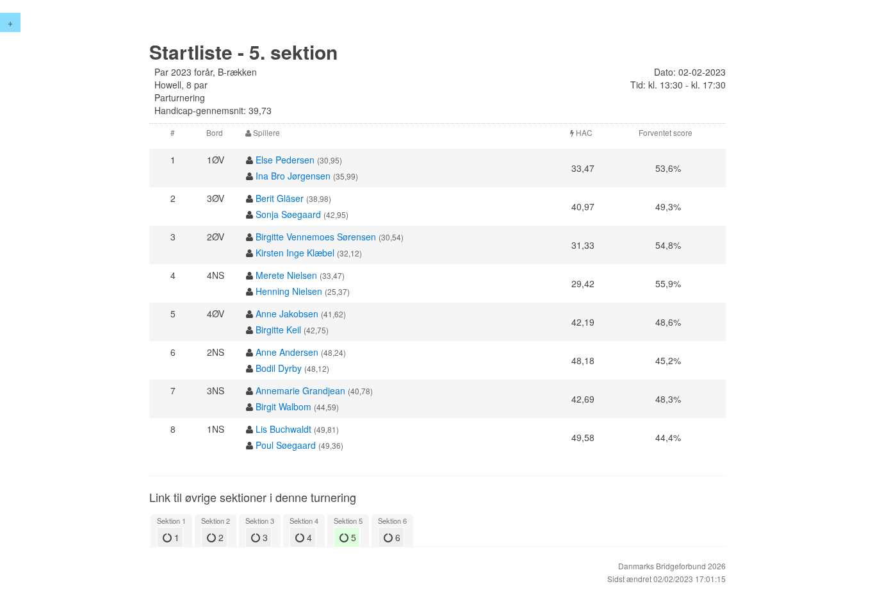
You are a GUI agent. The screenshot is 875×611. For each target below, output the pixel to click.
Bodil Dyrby (279, 368)
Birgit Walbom (283, 406)
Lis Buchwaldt (283, 429)
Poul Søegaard (286, 445)
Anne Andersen (287, 352)
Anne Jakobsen (287, 313)
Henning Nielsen (289, 291)
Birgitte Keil (278, 329)
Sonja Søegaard (288, 214)
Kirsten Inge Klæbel (295, 252)
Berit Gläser (280, 198)
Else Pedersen (285, 159)
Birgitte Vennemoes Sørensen (316, 236)
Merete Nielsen (286, 275)
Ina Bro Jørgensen (293, 175)
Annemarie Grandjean (300, 390)
